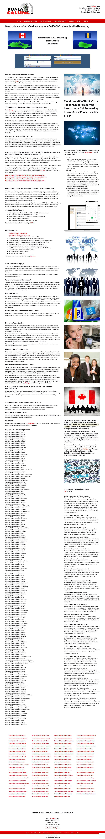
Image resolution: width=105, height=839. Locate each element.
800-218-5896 (49, 824)
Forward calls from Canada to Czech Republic (19, 778)
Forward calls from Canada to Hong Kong (41, 756)
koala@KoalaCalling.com (90, 12)
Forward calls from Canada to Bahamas (17, 746)
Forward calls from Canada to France (40, 735)
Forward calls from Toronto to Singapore (86, 793)
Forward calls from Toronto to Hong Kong (86, 780)
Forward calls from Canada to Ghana (40, 740)
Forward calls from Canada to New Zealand (63, 754)
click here (32, 223)
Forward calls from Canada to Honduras (41, 754)
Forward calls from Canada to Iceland (40, 762)
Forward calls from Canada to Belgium (17, 754)
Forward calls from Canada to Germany (41, 738)
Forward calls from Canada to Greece (40, 743)
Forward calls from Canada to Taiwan (85, 748)
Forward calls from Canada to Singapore (63, 793)
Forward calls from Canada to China (17, 770)
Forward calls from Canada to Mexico (62, 746)
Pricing (77, 832)
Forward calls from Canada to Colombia (17, 772)
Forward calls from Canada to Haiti (40, 751)
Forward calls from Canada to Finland (17, 796)
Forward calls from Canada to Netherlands (63, 751)
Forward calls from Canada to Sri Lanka (85, 738)
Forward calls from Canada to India (40, 764)
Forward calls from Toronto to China (85, 775)
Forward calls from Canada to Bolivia (17, 759)
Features (67, 832)
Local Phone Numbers (57, 832)
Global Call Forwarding (36, 832)
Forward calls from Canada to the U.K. (85, 764)
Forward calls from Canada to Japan (40, 780)
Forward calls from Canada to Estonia (17, 793)
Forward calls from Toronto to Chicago (85, 778)
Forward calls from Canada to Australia (17, 743)
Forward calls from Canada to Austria (17, 740)
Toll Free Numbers (47, 832)
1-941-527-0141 (51, 826)
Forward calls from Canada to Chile (16, 767)
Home (27, 832)
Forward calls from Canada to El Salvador (18, 791)
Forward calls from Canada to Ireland (40, 770)
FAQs (72, 832)
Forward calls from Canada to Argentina (18, 738)
